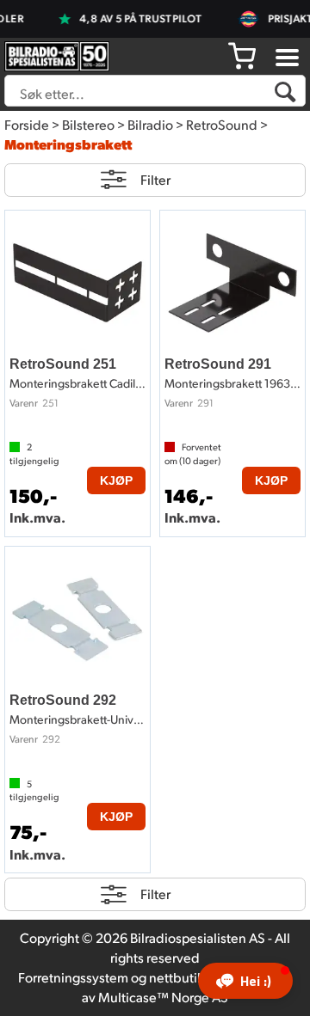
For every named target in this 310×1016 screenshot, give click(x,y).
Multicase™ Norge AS (163, 997)
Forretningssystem (73, 977)
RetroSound (221, 124)
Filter (155, 179)
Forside (26, 124)
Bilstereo (88, 124)
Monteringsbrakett (68, 144)
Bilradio (150, 124)
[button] (245, 981)
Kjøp (116, 480)
